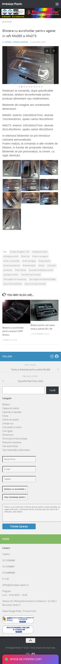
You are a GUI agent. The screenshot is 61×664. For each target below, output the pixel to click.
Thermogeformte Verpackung (14, 279)
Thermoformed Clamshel (31, 275)
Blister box (25, 256)
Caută (52, 390)
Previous (47, 51)
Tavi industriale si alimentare (16, 450)
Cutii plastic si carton (12, 427)
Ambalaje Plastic (12, 4)
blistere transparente (11, 265)
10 (42, 87)
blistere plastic (44, 261)
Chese (5, 415)
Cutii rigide (7, 431)
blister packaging (29, 261)
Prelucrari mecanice (11, 442)
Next (54, 51)
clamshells (51, 265)
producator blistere (10, 275)
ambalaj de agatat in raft (19, 252)
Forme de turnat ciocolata (14, 438)
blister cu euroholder (11, 261)
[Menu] (57, 4)
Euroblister (7, 270)
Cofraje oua (7, 423)
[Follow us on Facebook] (57, 356)
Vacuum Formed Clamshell (35, 284)
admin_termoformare (16, 42)
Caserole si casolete (11, 412)
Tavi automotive (10, 446)
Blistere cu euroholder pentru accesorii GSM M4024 (13, 331)
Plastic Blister (20, 270)
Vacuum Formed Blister (12, 284)
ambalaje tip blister (39, 252)
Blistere (7, 22)
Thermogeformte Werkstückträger (42, 279)
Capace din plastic (10, 408)
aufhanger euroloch (10, 256)
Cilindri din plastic (10, 419)
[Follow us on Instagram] (52, 356)
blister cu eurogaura (40, 256)
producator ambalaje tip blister (41, 270)
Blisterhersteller (29, 265)
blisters (41, 265)
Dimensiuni (7, 434)
